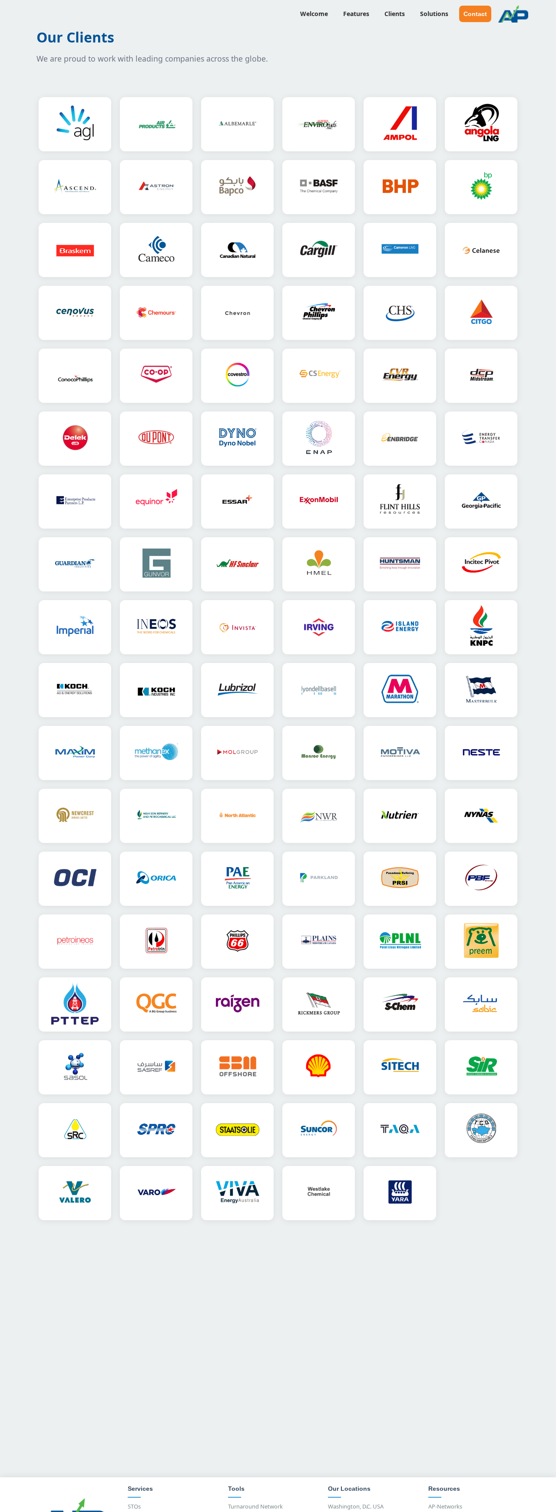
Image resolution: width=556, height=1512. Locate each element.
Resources (444, 1488)
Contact (475, 13)
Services (140, 1488)
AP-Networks (445, 1506)
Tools (236, 1488)
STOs (134, 1506)
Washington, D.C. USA (356, 1506)
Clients (394, 14)
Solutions (434, 14)
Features (356, 14)
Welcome (314, 14)
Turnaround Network (255, 1506)
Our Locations (349, 1488)
